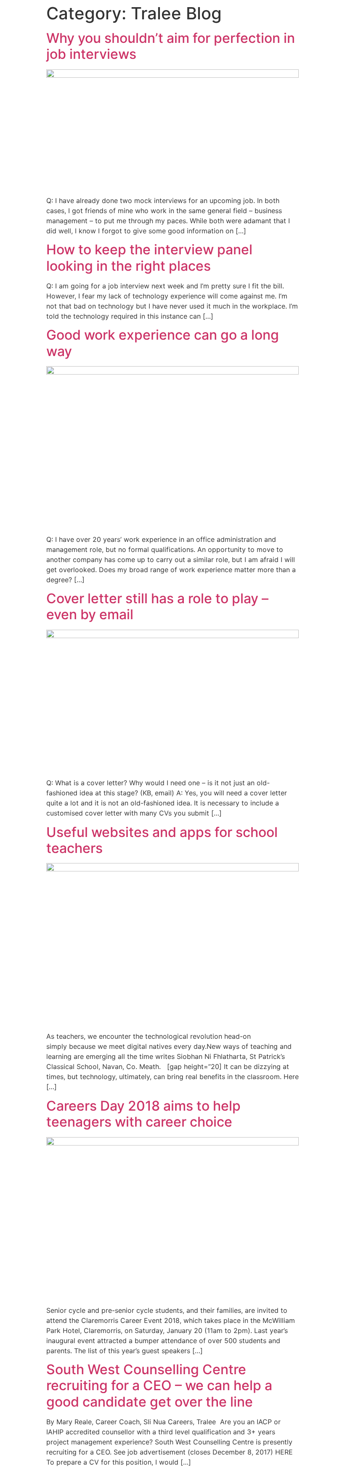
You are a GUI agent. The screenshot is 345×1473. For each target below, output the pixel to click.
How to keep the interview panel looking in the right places (149, 257)
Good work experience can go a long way (162, 343)
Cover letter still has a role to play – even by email (157, 606)
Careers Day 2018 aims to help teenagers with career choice (143, 1114)
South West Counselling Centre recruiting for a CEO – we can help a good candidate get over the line (159, 1385)
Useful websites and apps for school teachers (162, 840)
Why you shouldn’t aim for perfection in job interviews (170, 46)
